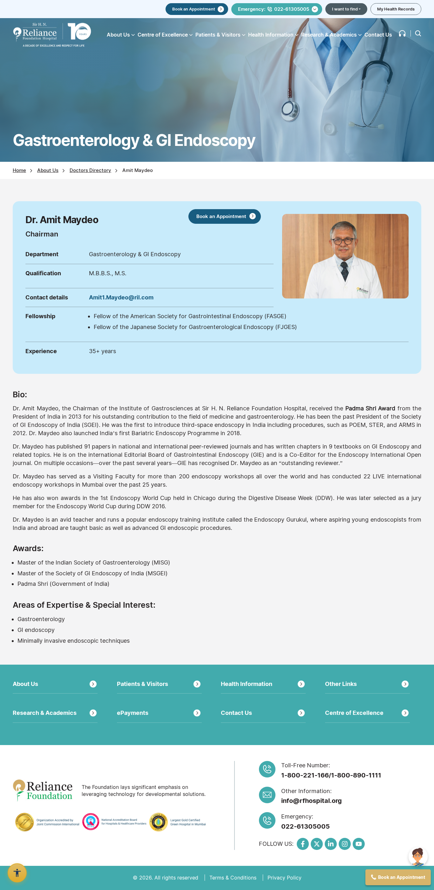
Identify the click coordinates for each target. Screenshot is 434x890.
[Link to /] (52, 35)
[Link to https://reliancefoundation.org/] (45, 790)
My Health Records (396, 8)
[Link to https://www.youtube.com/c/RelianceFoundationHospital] (359, 844)
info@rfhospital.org (311, 800)
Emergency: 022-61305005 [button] (273, 9)
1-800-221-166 (305, 775)
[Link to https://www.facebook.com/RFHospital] (303, 844)
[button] (402, 33)
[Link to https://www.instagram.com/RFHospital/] (345, 844)
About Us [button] (118, 34)
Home (19, 170)
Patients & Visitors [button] (218, 34)
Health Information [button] (271, 34)
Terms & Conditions (232, 877)
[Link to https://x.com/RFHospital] (317, 844)
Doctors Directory (90, 170)
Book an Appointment (193, 8)
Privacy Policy (285, 877)
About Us (47, 170)
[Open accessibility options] (17, 872)
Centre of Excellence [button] (163, 34)
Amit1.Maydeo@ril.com (121, 297)
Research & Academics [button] (329, 34)
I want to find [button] (345, 8)
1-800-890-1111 (356, 775)
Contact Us (378, 34)
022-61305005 (305, 826)
